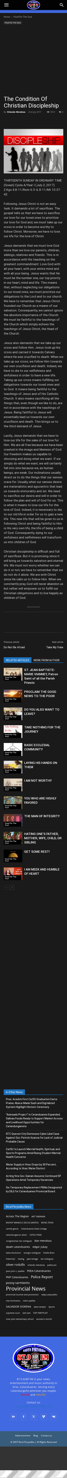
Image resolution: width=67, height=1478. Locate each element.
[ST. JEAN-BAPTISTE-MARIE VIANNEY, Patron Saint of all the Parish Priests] (13, 674)
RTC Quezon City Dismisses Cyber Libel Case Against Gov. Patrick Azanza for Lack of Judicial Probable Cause (34, 1137)
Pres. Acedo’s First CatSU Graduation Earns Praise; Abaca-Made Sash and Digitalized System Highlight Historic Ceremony (31, 1103)
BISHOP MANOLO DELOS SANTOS (22, 1222)
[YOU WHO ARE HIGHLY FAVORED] (13, 802)
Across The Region (17, 1216)
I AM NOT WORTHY (38, 780)
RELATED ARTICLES (17, 660)
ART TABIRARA (38, 1216)
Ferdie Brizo (49, 1252)
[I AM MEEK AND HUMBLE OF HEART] (13, 873)
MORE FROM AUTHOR (47, 660)
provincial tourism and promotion (22, 1294)
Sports (52, 1307)
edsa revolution (13, 1252)
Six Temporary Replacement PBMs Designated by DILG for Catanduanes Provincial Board (34, 1189)
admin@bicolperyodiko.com (33, 1406)
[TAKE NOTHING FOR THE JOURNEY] (13, 731)
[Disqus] (33, 1038)
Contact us (46, 1435)
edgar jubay (40, 1247)
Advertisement (22, 1435)
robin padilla (29, 1300)
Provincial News (26, 1289)
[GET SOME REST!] (13, 856)
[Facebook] (7, 120)
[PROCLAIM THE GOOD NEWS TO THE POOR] (13, 696)
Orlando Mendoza (16, 111)
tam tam (27, 1313)
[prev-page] (6, 887)
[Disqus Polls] (33, 942)
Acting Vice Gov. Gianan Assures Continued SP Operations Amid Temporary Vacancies (33, 1178)
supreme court (13, 1313)
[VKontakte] (53, 1416)
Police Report (42, 1277)
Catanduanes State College (34, 1228)
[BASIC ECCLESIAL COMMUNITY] (13, 749)
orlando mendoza (36, 1265)
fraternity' (10, 1259)
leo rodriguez (47, 1259)
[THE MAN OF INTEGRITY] (13, 820)
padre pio (52, 1265)
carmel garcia (12, 1228)
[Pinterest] (24, 120)
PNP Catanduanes (17, 1277)
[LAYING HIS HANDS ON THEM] (13, 767)
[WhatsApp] (33, 120)
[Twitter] (16, 120)
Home (7, 16)
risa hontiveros (13, 1300)
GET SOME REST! (37, 851)
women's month (44, 1319)
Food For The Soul (23, 16)
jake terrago (32, 1259)
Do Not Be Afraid (14, 647)
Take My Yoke (54, 647)
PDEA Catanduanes (39, 1271)
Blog (35, 1435)
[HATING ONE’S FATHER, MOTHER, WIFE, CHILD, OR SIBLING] (13, 838)
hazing (21, 1259)
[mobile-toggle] (6, 5)
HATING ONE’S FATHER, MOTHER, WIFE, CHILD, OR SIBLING (43, 838)
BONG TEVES (47, 1222)
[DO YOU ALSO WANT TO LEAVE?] (13, 713)
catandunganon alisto (16, 1235)
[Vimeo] (43, 1416)
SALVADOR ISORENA (18, 1306)
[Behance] (13, 1416)
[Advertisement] (33, 60)
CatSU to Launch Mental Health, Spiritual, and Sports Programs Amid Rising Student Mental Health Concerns (33, 1153)
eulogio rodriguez (32, 1252)
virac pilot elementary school (20, 1319)
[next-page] (12, 887)
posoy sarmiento (18, 1283)
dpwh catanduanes (18, 1247)
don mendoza (43, 1240)
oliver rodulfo (15, 1265)
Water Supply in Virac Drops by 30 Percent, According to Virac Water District (31, 1166)
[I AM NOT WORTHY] (13, 785)
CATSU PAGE (36, 1235)
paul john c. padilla (15, 1271)
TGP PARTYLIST (40, 1313)
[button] (62, 5)
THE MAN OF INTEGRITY (42, 816)
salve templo (40, 1307)
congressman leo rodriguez (19, 1241)
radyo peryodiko (49, 1294)
